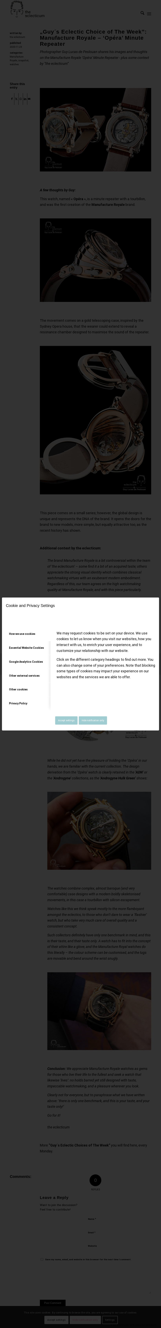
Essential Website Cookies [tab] (26, 647)
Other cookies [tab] (18, 689)
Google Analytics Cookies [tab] (26, 661)
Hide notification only (93, 720)
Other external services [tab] (24, 675)
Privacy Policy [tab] (18, 703)
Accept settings (66, 720)
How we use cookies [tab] (22, 633)
